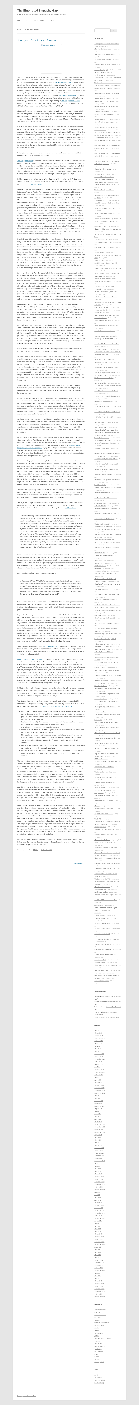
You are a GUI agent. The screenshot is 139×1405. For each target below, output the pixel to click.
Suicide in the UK (99, 962)
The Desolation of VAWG (102, 879)
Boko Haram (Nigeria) (101, 970)
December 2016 (99, 1242)
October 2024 (98, 1062)
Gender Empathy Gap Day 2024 (104, 140)
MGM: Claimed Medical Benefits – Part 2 (107, 733)
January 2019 (98, 1179)
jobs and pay (98, 1333)
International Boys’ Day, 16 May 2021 (106, 326)
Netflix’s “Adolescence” (101, 112)
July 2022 (97, 1096)
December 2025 (99, 1038)
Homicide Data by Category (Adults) (105, 459)
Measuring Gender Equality (103, 474)
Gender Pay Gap (99, 668)
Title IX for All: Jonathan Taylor (104, 122)
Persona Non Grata (100, 699)
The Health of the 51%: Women (104, 829)
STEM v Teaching (99, 915)
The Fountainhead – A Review (103, 378)
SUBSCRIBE (52, 21)
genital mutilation (100, 1325)
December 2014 (99, 1289)
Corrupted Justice (100, 571)
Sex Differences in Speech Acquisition (106, 263)
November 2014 (99, 1291)
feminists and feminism (101, 1323)
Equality (97, 1320)
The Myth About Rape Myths (103, 320)
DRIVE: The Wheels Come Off (103, 417)
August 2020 (98, 1135)
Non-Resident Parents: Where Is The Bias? (107, 594)
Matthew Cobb (70, 508)
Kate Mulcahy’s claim (51, 646)
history (96, 1330)
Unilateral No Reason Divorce (103, 555)
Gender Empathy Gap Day (102, 310)
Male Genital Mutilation (102, 887)
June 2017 (97, 1226)
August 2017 (98, 1221)
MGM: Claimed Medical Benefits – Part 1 (107, 743)
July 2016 (97, 1250)
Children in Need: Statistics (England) (106, 469)
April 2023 (97, 1080)
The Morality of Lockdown (102, 440)
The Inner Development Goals (104, 190)
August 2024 (98, 1064)
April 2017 (97, 1231)
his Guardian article (35, 184)
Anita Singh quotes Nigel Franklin (29, 659)
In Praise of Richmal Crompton (104, 795)
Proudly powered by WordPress (26, 1396)
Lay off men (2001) (100, 960)
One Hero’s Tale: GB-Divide (103, 242)
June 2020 (97, 1137)
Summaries (98, 313)
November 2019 (99, 1156)
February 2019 (99, 1176)
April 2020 (97, 1143)
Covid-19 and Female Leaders (103, 401)
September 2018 (99, 1190)
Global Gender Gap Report (102, 949)
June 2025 (97, 1049)
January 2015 (98, 1286)
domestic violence (100, 1315)
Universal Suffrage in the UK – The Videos (107, 675)
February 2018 (99, 1205)
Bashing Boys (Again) (101, 70)
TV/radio (97, 1359)
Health (96, 1328)
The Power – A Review (101, 647)
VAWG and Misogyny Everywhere (105, 54)
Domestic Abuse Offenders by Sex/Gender (108, 268)
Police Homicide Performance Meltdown (107, 464)
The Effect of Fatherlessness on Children (107, 584)
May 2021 (97, 1116)
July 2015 (97, 1273)
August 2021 (98, 1109)
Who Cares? (98, 720)
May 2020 (97, 1140)
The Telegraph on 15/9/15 (63, 82)
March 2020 (98, 1145)
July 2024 (97, 1067)
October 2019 (98, 1158)
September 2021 (99, 1106)
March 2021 (98, 1122)
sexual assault (98, 1351)
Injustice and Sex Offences (102, 59)
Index (27, 21)
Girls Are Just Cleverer (101, 307)
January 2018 (98, 1208)
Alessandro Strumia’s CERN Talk (104, 600)
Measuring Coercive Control (103, 514)
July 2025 (97, 1046)
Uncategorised (99, 1362)
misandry (97, 1341)
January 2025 (98, 1056)
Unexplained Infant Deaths (103, 782)
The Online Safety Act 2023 (103, 169)
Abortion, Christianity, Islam (103, 49)
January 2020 (98, 1150)
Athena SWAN (98, 905)
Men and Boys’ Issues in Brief (109, 1017)
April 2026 (97, 1030)
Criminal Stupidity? (100, 383)
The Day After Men (100, 889)
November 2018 (99, 1184)
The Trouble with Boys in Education (105, 965)
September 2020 (99, 1132)
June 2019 (97, 1169)
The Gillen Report (100, 566)
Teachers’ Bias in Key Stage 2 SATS (105, 639)
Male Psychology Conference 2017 (105, 707)
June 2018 (97, 1197)
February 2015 (99, 1283)
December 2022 (99, 1088)
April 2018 (97, 1200)
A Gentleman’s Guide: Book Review (105, 297)
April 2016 (97, 1257)
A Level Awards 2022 (101, 239)
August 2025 (98, 1043)
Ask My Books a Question (102, 99)
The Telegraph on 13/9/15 (70, 101)
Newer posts (79, 863)
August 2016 (98, 1247)
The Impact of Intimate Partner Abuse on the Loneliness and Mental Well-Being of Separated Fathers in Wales (107, 85)
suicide (96, 1357)
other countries (99, 1346)
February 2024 (99, 1069)
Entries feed (98, 1377)
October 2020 (98, 1130)
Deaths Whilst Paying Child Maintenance (107, 396)
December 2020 (99, 1124)
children (97, 1312)
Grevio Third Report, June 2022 (104, 247)
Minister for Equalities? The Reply (105, 443)
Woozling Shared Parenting (103, 574)
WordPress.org (99, 1383)
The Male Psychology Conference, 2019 (106, 529)
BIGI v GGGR (98, 560)
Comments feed (99, 1380)
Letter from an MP (100, 788)
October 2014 (98, 1294)
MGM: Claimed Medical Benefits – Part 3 (107, 728)
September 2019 (99, 1161)
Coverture (97, 568)
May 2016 (97, 1255)
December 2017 (99, 1210)
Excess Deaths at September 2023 (105, 185)
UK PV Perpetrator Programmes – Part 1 (107, 701)
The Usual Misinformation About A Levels (107, 610)
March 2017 (98, 1234)
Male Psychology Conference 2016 (105, 808)
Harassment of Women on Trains (105, 868)
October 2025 (98, 1041)
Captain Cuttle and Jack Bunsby (104, 331)
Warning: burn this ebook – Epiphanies (106, 422)
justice (96, 1336)
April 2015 (97, 1278)
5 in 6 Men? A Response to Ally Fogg (105, 900)
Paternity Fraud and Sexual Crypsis (105, 761)
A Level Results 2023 (100, 200)
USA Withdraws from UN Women (105, 65)
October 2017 (98, 1216)
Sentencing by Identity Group (103, 114)
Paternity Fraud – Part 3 (102, 923)
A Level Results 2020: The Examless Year (107, 412)
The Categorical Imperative (103, 772)
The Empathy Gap (100, 827)
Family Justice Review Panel (103, 527)
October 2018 (98, 1187)
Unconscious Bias (100, 712)
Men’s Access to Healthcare (103, 623)
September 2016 (99, 1244)
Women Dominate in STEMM (103, 835)
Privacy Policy (39, 21)
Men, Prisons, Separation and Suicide (106, 722)
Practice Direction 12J (101, 681)
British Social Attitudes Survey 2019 (105, 508)
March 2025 (98, 1051)
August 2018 (98, 1192)
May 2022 (97, 1098)
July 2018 (97, 1195)
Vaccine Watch (99, 253)
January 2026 (98, 1036)
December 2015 (99, 1263)
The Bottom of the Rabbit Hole (104, 767)
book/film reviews (100, 1310)
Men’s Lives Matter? (100, 427)
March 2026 (98, 1033)
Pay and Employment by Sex (103, 814)
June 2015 (97, 1276)
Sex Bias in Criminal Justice (102, 589)
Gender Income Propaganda (103, 955)
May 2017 (97, 1229)
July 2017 (97, 1223)
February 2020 (99, 1148)
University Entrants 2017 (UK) (103, 652)
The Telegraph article (25, 161)
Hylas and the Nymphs (101, 644)
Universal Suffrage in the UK (103, 918)
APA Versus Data (99, 553)
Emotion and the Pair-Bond (103, 777)
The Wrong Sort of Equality (103, 842)
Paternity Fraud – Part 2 (102, 929)
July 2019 (97, 1166)
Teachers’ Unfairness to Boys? (103, 895)
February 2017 (99, 1237)
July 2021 (97, 1111)
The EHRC (97, 819)
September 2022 (99, 1093)
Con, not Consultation (101, 981)
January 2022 (98, 1101)
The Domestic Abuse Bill (102, 524)
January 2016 (98, 1260)
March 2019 (98, 1174)
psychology (98, 1349)
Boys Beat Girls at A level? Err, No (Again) (107, 93)
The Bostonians (99, 260)
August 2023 (98, 1077)
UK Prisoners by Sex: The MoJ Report (106, 662)
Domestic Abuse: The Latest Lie (104, 519)
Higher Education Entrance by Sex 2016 (107, 714)
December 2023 (99, 1072)
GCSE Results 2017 (100, 683)
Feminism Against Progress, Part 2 (105, 208)
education (97, 1317)
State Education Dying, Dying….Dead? (106, 367)
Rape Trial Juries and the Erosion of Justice (107, 203)
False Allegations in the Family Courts (106, 391)
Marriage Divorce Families (102, 1338)
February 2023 (99, 1085)
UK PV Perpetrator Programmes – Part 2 (107, 694)
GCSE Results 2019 (100, 506)
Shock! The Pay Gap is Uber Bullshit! (105, 634)
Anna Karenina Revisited (102, 493)
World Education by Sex (102, 649)
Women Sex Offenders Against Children (107, 670)
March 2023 (98, 1083)
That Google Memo (100, 686)
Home (19, 21)
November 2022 (99, 1090)
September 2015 (99, 1270)
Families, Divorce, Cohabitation (104, 801)
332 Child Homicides (101, 759)
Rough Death (98, 563)
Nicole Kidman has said (67, 95)
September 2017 (99, 1218)
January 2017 (98, 1239)
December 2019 (99, 1153)
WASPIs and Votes (100, 485)
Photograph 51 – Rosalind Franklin (36, 40)
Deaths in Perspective (101, 349)
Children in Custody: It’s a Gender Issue (107, 480)
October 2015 (98, 1268)
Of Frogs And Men (100, 615)
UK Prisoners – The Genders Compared (106, 939)
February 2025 (99, 1054)
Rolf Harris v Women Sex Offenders (105, 848)
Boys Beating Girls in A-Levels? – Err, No (107, 688)
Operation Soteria (100, 226)
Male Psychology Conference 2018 (105, 618)
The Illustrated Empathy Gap (37, 10)
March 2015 (98, 1281)
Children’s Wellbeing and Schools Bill (106, 106)
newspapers (98, 1344)
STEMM (35, 850)
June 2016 (97, 1252)
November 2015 (99, 1265)
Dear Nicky (97, 973)
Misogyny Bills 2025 (100, 119)
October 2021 (98, 1103)
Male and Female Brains (102, 840)
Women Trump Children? (102, 547)
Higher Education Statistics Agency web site (58, 706)
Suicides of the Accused (101, 448)
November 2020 (99, 1127)
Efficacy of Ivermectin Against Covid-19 (106, 292)
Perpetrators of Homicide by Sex (104, 748)
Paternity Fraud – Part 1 (102, 934)
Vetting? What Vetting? (101, 438)
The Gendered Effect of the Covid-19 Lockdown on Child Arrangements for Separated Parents (106, 432)
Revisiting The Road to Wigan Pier (105, 738)
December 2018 (99, 1182)
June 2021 (97, 1114)
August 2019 (98, 1163)
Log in (96, 1375)
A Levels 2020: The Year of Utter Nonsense (107, 386)
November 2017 (99, 1213)
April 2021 (97, 1119)
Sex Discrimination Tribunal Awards (105, 498)
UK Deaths (97, 913)
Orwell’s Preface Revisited (102, 944)
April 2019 (97, 1171)
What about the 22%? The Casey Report (107, 101)
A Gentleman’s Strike (101, 138)
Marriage (97, 806)
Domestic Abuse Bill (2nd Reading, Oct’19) (107, 487)
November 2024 (99, 1059)
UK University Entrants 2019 (103, 407)
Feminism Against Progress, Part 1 (105, 213)
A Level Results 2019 (100, 503)
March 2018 (98, 1203)
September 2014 (99, 1297)
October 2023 (98, 1075)
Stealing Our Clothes (101, 892)
